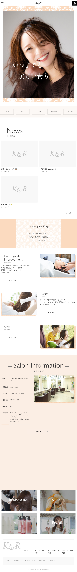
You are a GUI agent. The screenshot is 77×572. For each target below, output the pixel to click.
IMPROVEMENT (30, 561)
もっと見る (69, 213)
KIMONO (42, 561)
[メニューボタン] (2, 3)
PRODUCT (17, 561)
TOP (7, 561)
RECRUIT (52, 561)
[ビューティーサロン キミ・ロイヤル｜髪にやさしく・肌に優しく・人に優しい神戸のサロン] (38, 3)
